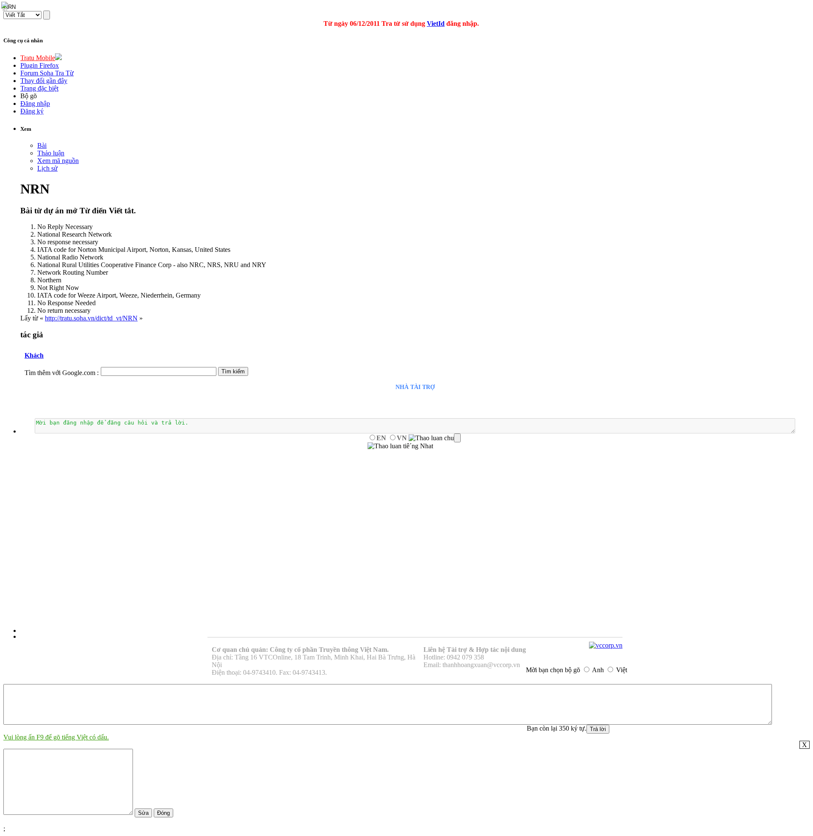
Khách (34, 355)
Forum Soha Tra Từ (47, 73)
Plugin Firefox (39, 65)
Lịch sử (47, 168)
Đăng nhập (35, 103)
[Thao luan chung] (435, 438)
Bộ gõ (28, 95)
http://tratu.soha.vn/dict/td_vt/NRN (91, 318)
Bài (42, 145)
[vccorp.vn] (605, 645)
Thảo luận (50, 153)
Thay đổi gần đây (43, 80)
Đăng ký (32, 111)
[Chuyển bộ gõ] (6, 6)
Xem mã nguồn (58, 160)
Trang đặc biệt (39, 88)
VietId (436, 23)
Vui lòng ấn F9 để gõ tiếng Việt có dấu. (56, 737)
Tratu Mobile (37, 57)
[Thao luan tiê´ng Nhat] (400, 446)
